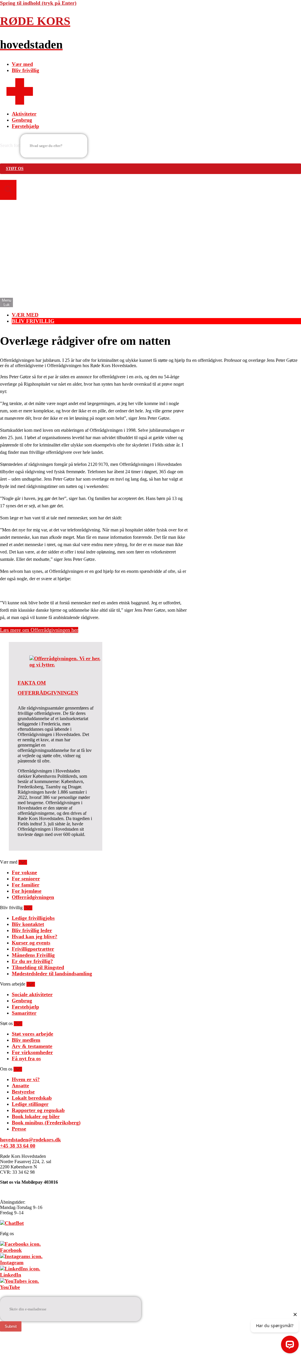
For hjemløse (26, 891)
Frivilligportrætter (33, 949)
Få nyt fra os (26, 1058)
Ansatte (20, 1085)
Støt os (15, 168)
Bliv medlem (26, 1040)
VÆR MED (25, 315)
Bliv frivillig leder (32, 930)
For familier (25, 885)
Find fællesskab (29, 271)
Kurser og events (31, 943)
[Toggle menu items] (23, 862)
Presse (19, 1129)
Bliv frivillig (25, 70)
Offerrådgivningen (33, 897)
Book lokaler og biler (36, 1116)
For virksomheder (32, 1052)
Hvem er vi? (26, 1079)
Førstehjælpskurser (34, 284)
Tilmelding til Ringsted (38, 967)
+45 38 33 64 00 (17, 1146)
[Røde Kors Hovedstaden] (19, 103)
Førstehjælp (25, 126)
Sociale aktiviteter (32, 994)
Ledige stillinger (30, 1104)
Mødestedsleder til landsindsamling (52, 973)
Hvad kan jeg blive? (34, 936)
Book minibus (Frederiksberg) (46, 1122)
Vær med (22, 64)
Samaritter (24, 1013)
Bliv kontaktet (28, 924)
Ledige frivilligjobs (33, 918)
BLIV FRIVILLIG (33, 321)
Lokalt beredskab (32, 1098)
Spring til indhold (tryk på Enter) (38, 3)
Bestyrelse (23, 1092)
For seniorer (26, 879)
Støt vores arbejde (32, 1034)
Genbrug (22, 120)
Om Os (20, 290)
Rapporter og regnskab (38, 1110)
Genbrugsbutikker (33, 277)
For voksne (24, 872)
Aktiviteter (24, 114)
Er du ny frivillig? (32, 961)
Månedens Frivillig (33, 955)
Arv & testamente (32, 1046)
